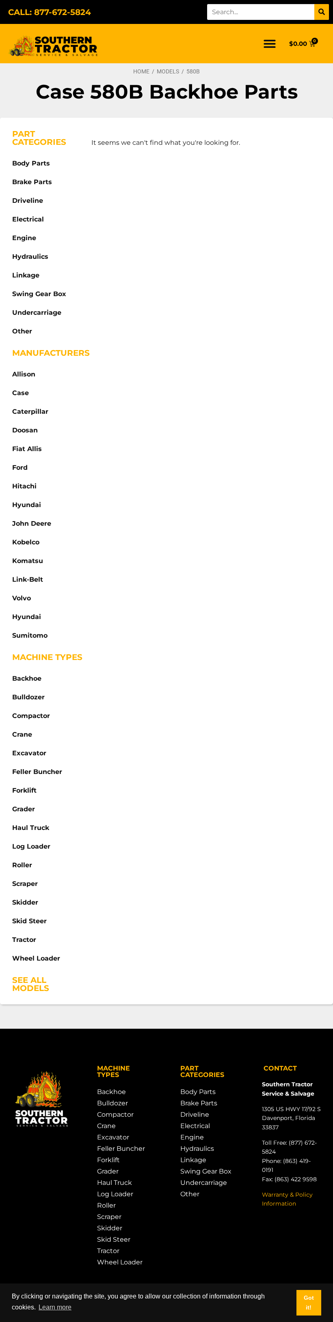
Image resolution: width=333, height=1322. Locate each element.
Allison (23, 374)
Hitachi (24, 486)
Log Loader (31, 846)
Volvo (21, 598)
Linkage (25, 275)
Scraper (25, 884)
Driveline (27, 200)
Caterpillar (30, 411)
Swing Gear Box (39, 294)
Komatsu (27, 561)
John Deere (31, 523)
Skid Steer (29, 921)
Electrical (28, 219)
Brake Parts (32, 182)
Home (141, 71)
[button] (269, 44)
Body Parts (31, 163)
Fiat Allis (27, 449)
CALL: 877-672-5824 (49, 12)
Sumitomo (30, 635)
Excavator (29, 753)
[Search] (321, 12)
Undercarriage (36, 312)
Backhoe (26, 678)
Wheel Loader (36, 958)
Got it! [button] (309, 1302)
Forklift (24, 790)
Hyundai (26, 505)
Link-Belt (27, 579)
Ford (20, 467)
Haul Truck (30, 828)
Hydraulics (30, 256)
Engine (24, 238)
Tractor (24, 940)
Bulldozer (28, 697)
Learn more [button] (55, 1307)
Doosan (25, 430)
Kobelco (25, 542)
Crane (22, 734)
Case (20, 393)
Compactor (31, 716)
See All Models (30, 984)
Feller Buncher (37, 772)
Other (22, 331)
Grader (23, 809)
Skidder (25, 902)
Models (168, 71)
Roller (22, 865)
